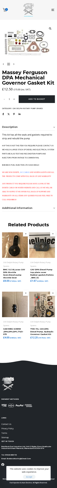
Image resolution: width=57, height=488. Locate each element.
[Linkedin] (19, 114)
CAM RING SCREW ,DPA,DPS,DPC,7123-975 (13, 331)
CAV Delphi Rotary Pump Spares (28, 108)
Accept (29, 477)
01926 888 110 (11, 455)
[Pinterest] (14, 114)
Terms (4, 433)
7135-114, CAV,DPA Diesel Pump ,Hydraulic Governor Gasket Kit (41, 331)
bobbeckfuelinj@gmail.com (19, 459)
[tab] (28, 127)
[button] (50, 28)
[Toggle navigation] (45, 10)
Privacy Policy (7, 428)
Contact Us (6, 424)
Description (10, 127)
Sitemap (5, 437)
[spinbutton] (9, 99)
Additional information (17, 208)
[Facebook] (3, 114)
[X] (8, 114)
